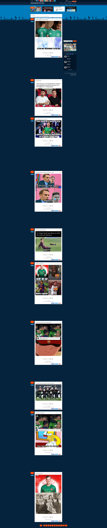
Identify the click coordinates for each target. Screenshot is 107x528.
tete (61, 80)
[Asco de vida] (34, 1)
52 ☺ (45, 205)
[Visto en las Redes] (37, 1)
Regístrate (69, 1)
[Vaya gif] (50, 1)
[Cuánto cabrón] (41, 1)
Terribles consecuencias (39, 263)
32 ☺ (45, 358)
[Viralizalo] (55, 1)
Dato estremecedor (38, 80)
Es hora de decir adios (39, 473)
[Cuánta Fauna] (47, 1)
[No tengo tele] (48, 1)
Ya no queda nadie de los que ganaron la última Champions (44, 383)
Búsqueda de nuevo (46, 16)
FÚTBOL (63, 4)
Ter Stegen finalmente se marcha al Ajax (41, 19)
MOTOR (70, 4)
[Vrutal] (42, 1)
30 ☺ (45, 298)
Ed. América (75, 75)
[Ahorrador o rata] (53, 1)
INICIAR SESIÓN (74, 1)
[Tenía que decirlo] (51, 1)
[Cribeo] (44, 1)
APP (75, 73)
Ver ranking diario (70, 69)
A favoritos (52, 53)
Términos (68, 73)
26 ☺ (45, 52)
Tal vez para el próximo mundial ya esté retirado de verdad (44, 172)
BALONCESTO (66, 4)
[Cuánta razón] (36, 1)
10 (61, 525)
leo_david (61, 412)
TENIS (72, 4)
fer (61, 263)
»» (66, 525)
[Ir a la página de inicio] (38, 3)
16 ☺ (45, 403)
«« (40, 525)
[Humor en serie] (45, 1)
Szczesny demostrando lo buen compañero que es (43, 322)
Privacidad (70, 73)
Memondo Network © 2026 (73, 74)
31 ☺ (45, 450)
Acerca (65, 73)
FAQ (74, 73)
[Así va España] (39, 1)
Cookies (73, 73)
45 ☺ (45, 140)
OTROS (75, 4)
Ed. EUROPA (71, 75)
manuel (61, 118)
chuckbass (61, 229)
